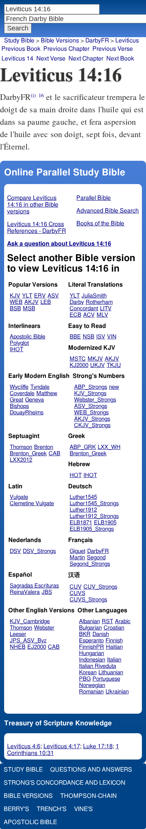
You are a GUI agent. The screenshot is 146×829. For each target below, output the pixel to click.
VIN (111, 337)
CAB (54, 453)
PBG (85, 679)
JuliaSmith (94, 296)
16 (41, 95)
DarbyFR (97, 41)
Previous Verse (112, 49)
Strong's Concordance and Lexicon (64, 783)
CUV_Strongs (100, 587)
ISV (100, 337)
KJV (15, 296)
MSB (29, 308)
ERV (40, 296)
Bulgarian (90, 628)
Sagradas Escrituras (34, 586)
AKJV (31, 302)
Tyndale (39, 387)
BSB (15, 308)
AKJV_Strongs (92, 419)
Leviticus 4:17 (61, 746)
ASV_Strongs (90, 406)
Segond (96, 557)
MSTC (78, 359)
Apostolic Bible (30, 822)
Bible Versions (60, 41)
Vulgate (19, 497)
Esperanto (91, 640)
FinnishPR (91, 647)
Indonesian (92, 660)
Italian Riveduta (97, 666)
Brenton (43, 447)
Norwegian (92, 685)
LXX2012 (21, 460)
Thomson (21, 447)
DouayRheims (26, 412)
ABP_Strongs (90, 387)
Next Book (120, 59)
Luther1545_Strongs (94, 503)
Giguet (77, 551)
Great (16, 400)
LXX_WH (109, 447)
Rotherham (99, 302)
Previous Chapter (66, 49)
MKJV (95, 359)
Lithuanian (110, 672)
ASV (53, 296)
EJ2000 (36, 647)
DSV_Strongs (39, 551)
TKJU (114, 365)
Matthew (46, 393)
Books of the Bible (100, 223)
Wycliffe (19, 387)
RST (107, 621)
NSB (88, 337)
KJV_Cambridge (30, 621)
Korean (88, 672)
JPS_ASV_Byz (28, 640)
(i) (33, 95)
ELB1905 (105, 522)
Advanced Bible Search (107, 211)
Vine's (83, 809)
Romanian (91, 692)
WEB (16, 302)
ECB (75, 315)
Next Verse (51, 59)
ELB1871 (81, 522)
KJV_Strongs (90, 393)
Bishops (19, 406)
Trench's (52, 809)
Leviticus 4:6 (23, 746)
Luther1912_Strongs (94, 516)
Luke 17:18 (98, 746)
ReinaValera (25, 592)
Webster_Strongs (95, 400)
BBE (75, 337)
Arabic (123, 621)
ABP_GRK (83, 447)
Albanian (89, 621)
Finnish (114, 640)
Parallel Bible (93, 198)
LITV (106, 308)
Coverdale (22, 393)
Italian (114, 660)
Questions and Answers (91, 770)
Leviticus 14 (17, 59)
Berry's (16, 809)
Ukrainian (117, 692)
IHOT (16, 349)
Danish (100, 634)
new (114, 387)
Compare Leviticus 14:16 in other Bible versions (32, 204)
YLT (27, 296)
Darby (77, 302)
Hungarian (91, 653)
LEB (45, 302)
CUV (76, 587)
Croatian (114, 628)
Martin (77, 557)
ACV (89, 315)
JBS (47, 592)
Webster (44, 628)
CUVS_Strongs (88, 599)
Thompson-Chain (88, 796)
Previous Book (20, 49)
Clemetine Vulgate (32, 503)
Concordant (84, 308)
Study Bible (19, 41)
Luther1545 (83, 497)
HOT (76, 475)
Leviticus (127, 41)
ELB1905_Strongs (92, 529)
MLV (102, 315)
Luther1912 (83, 510)
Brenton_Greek (28, 453)
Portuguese (106, 679)
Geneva (34, 400)
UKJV (97, 365)
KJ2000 (79, 365)
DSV (15, 551)
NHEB (17, 647)
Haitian (114, 647)
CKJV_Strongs (92, 425)
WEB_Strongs (91, 412)
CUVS (77, 593)
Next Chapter (86, 59)
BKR (85, 634)
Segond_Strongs (90, 564)
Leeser (18, 634)
